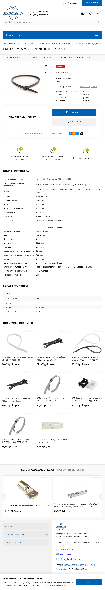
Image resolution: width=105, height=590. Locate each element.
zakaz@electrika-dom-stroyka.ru (78, 564)
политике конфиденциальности (55, 585)
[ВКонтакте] (70, 133)
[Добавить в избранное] (46, 66)
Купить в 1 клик (74, 121)
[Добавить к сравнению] (46, 72)
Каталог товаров (15, 35)
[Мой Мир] (77, 133)
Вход (63, 3)
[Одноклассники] (74, 133)
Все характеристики (88, 87)
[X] (81, 133)
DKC (85, 91)
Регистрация (72, 3)
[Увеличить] (26, 83)
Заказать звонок (92, 3)
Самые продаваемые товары (37, 470)
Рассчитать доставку (34, 133)
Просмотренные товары (70, 470)
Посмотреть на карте (64, 549)
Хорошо (89, 582)
